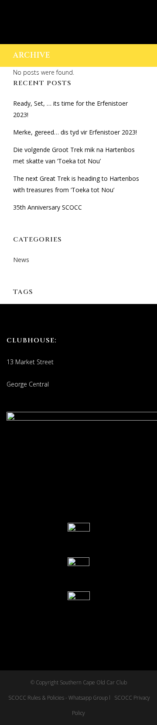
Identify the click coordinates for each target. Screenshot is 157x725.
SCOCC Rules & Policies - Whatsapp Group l (60, 697)
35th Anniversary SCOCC (47, 207)
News (21, 259)
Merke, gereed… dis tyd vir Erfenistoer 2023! (75, 132)
